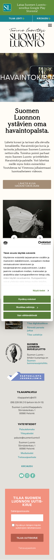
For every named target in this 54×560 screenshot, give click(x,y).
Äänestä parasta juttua (35, 329)
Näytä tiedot (39, 290)
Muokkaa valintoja (25, 307)
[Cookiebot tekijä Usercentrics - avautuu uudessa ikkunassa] (38, 243)
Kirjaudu (27, 466)
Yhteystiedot (27, 433)
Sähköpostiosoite (20, 511)
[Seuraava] (40, 238)
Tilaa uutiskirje (34, 334)
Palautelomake (27, 429)
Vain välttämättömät (27, 315)
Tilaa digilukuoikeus (37, 323)
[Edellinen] (14, 238)
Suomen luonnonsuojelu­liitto (37, 362)
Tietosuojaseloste (27, 457)
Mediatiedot (27, 453)
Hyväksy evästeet (27, 299)
